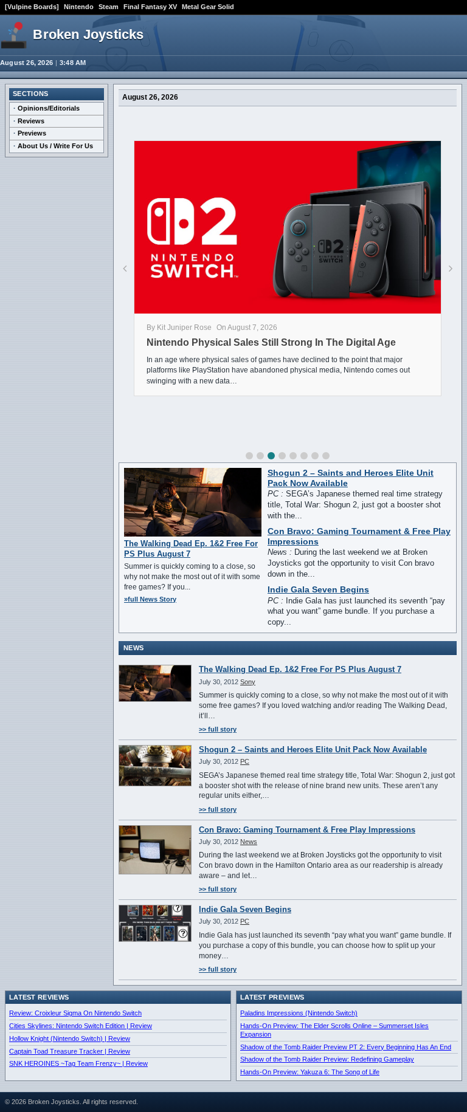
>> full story (218, 729)
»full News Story (150, 599)
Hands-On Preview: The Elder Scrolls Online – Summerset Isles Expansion (334, 1030)
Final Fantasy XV (150, 6)
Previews (32, 133)
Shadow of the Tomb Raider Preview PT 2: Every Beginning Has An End (345, 1047)
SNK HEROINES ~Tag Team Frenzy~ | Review (78, 1063)
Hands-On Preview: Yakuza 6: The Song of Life (309, 1072)
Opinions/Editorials (49, 108)
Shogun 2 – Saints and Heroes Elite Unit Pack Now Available (313, 749)
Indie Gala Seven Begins (318, 589)
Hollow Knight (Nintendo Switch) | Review (69, 1038)
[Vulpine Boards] (32, 6)
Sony (247, 681)
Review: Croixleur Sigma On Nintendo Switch (75, 1013)
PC (244, 761)
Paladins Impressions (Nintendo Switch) (299, 1013)
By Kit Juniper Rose (179, 327)
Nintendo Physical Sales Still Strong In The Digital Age (271, 342)
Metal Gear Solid (208, 6)
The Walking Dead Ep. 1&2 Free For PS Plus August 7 (300, 669)
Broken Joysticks (88, 34)
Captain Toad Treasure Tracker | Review (69, 1051)
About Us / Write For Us (55, 145)
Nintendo (79, 6)
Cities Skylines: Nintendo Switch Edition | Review (80, 1025)
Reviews (31, 121)
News (248, 841)
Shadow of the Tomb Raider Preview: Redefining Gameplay (327, 1059)
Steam (109, 6)
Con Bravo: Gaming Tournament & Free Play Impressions (307, 829)
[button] (249, 455)
